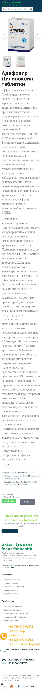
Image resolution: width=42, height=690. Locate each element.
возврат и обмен (11, 583)
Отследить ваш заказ (12, 580)
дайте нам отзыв (11, 594)
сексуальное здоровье (13, 606)
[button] (4, 35)
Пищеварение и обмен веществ (17, 613)
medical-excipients (11, 620)
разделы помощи (11, 590)
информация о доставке (14, 587)
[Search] (31, 9)
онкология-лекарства (12, 610)
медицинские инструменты (15, 617)
